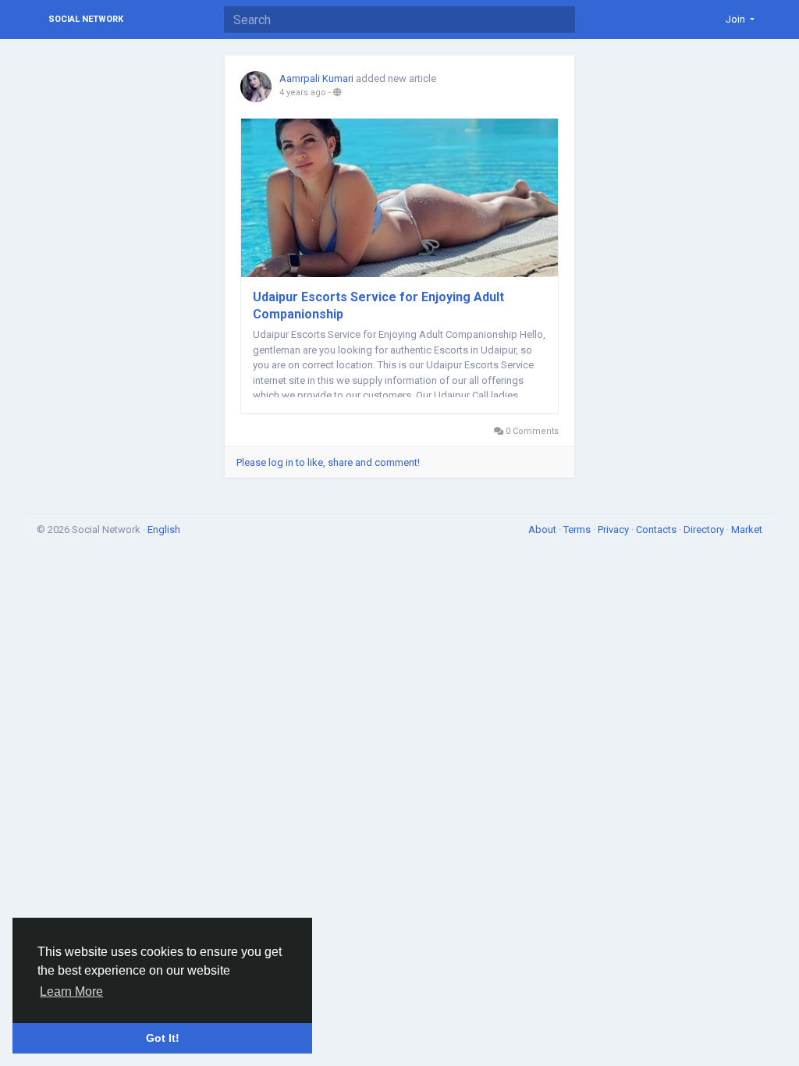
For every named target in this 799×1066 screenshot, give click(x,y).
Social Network (85, 19)
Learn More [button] (71, 991)
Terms (578, 529)
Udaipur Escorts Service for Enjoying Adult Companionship (378, 306)
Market (746, 529)
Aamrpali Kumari (316, 78)
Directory (705, 529)
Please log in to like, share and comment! (328, 462)
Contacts (657, 529)
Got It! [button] (162, 1038)
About (543, 529)
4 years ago (302, 92)
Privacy (614, 529)
